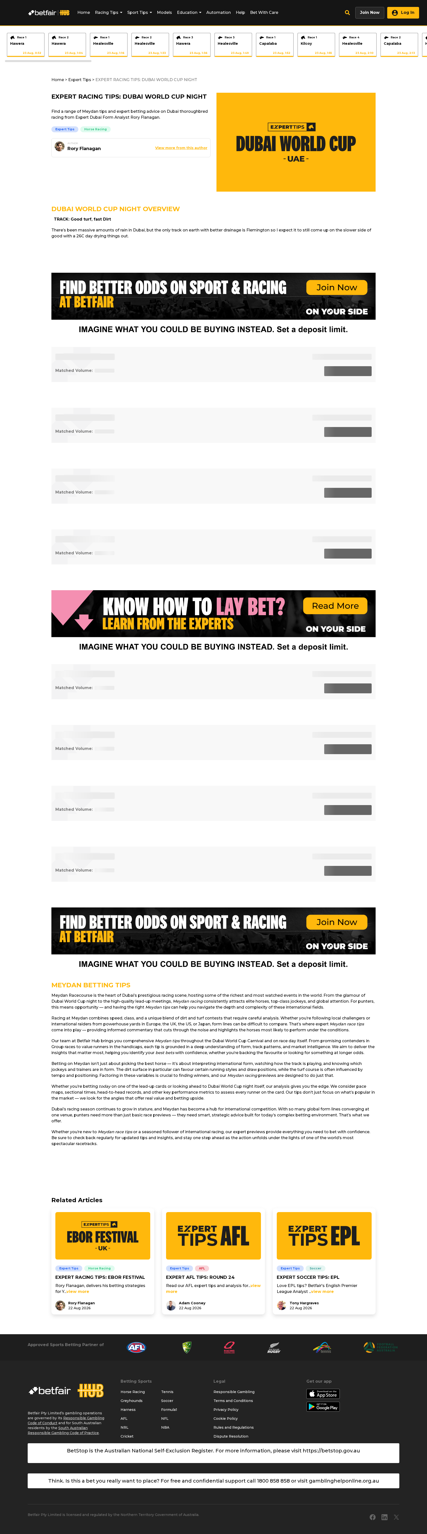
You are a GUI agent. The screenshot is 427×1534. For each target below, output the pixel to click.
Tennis (167, 1392)
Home (83, 12)
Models (164, 12)
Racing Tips (106, 12)
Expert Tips (79, 79)
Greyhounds (132, 1401)
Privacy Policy (226, 1409)
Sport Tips (137, 12)
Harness (128, 1409)
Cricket (127, 1436)
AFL (202, 1268)
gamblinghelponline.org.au (344, 1481)
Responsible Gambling (234, 1392)
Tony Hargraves (304, 1303)
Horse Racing (95, 129)
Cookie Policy (226, 1418)
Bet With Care (264, 12)
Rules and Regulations (234, 1427)
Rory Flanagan (81, 1303)
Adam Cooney (192, 1303)
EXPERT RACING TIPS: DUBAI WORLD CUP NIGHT (146, 79)
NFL (165, 1418)
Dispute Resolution (231, 1436)
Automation (218, 12)
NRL (124, 1427)
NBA (165, 1427)
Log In (407, 12)
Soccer (315, 1268)
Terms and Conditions (233, 1401)
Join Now (370, 12)
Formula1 (169, 1409)
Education (187, 12)
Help (240, 12)
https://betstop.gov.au (331, 1451)
